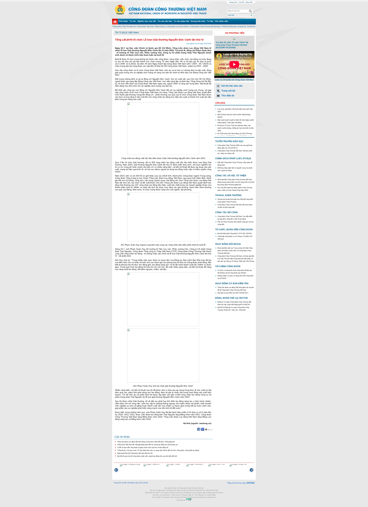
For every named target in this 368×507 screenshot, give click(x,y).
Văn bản (220, 103)
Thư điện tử (227, 95)
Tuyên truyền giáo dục (229, 141)
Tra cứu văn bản (165, 21)
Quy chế (249, 2)
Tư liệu (210, 21)
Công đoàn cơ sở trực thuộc (178, 26)
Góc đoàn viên (221, 21)
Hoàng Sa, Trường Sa (246, 26)
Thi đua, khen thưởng (228, 195)
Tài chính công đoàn (227, 266)
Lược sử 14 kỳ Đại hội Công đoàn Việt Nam (234, 80)
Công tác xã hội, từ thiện (230, 175)
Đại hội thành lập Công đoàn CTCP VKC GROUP (234, 233)
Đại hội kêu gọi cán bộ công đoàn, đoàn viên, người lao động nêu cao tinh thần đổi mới (147, 456)
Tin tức (133, 21)
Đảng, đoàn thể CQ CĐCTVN (231, 298)
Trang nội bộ (228, 90)
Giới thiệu (123, 21)
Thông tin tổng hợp (229, 26)
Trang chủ (233, 2)
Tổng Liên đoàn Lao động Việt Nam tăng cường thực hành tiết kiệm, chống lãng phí (146, 442)
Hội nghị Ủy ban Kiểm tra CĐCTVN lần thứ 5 (233, 293)
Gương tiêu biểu (198, 21)
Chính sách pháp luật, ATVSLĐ (233, 158)
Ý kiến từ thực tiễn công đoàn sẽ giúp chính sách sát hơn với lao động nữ (142, 447)
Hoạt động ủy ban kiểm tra (232, 283)
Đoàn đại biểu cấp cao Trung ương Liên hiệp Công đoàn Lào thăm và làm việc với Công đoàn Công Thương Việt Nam (235, 250)
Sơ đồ (241, 2)
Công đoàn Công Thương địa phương (205, 26)
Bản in (210, 430)
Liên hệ (145, 483)
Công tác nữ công (226, 212)
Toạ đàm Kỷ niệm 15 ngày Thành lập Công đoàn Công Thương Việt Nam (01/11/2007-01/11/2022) (232, 45)
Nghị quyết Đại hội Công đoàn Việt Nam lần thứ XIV (135, 453)
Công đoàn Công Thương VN (124, 26)
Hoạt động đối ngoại (228, 244)
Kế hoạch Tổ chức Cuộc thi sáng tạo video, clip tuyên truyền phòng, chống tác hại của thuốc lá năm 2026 (235, 122)
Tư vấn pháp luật (181, 21)
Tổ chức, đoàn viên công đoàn (234, 229)
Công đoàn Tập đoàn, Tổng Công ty (151, 26)
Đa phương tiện (234, 33)
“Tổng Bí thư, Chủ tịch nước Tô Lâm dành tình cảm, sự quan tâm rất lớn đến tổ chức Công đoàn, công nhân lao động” (158, 450)
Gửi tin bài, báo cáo (232, 86)
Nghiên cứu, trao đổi (147, 21)
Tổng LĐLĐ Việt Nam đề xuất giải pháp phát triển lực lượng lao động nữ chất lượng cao (147, 444)
